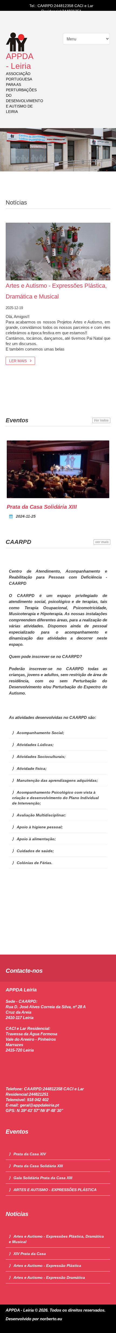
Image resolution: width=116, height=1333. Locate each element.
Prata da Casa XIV (29, 1154)
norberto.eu (51, 1318)
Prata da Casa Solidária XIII (42, 507)
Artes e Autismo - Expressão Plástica (47, 1265)
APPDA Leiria (21, 990)
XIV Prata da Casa (29, 1253)
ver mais (102, 542)
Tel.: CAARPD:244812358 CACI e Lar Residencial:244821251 (61, 8)
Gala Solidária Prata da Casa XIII (42, 1178)
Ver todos (101, 420)
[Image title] (58, 469)
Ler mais (18, 361)
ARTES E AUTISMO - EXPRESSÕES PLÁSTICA (55, 1190)
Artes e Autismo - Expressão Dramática (49, 1277)
